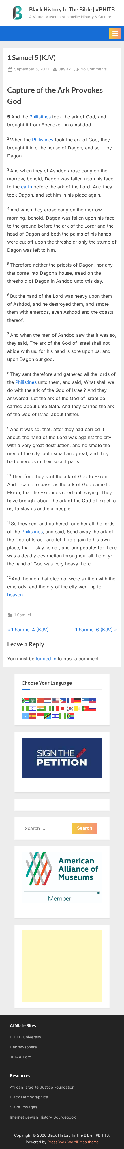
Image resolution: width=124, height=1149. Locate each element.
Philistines (40, 117)
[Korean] (70, 708)
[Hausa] (25, 708)
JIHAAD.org (20, 1057)
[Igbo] (48, 708)
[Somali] (25, 715)
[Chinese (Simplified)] (40, 700)
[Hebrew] (33, 708)
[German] (78, 700)
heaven (15, 595)
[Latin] (78, 708)
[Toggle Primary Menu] (115, 33)
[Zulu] (70, 715)
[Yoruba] (63, 715)
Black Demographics (29, 1097)
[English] (55, 700)
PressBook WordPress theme (73, 1142)
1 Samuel (22, 615)
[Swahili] (48, 715)
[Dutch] (48, 700)
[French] (70, 700)
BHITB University (25, 1037)
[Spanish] (33, 715)
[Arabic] (33, 700)
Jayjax (65, 68)
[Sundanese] (40, 715)
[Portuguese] (85, 708)
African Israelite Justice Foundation (42, 1087)
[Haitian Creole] (93, 700)
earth (26, 187)
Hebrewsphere (23, 1047)
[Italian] (55, 708)
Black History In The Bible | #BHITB (72, 9)
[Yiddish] (55, 715)
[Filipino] (63, 700)
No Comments (93, 69)
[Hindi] (40, 708)
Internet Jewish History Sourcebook (43, 1117)
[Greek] (85, 700)
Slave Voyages (23, 1107)
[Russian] (93, 708)
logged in (46, 658)
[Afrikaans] (25, 700)
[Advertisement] (62, 966)
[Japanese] (63, 708)
